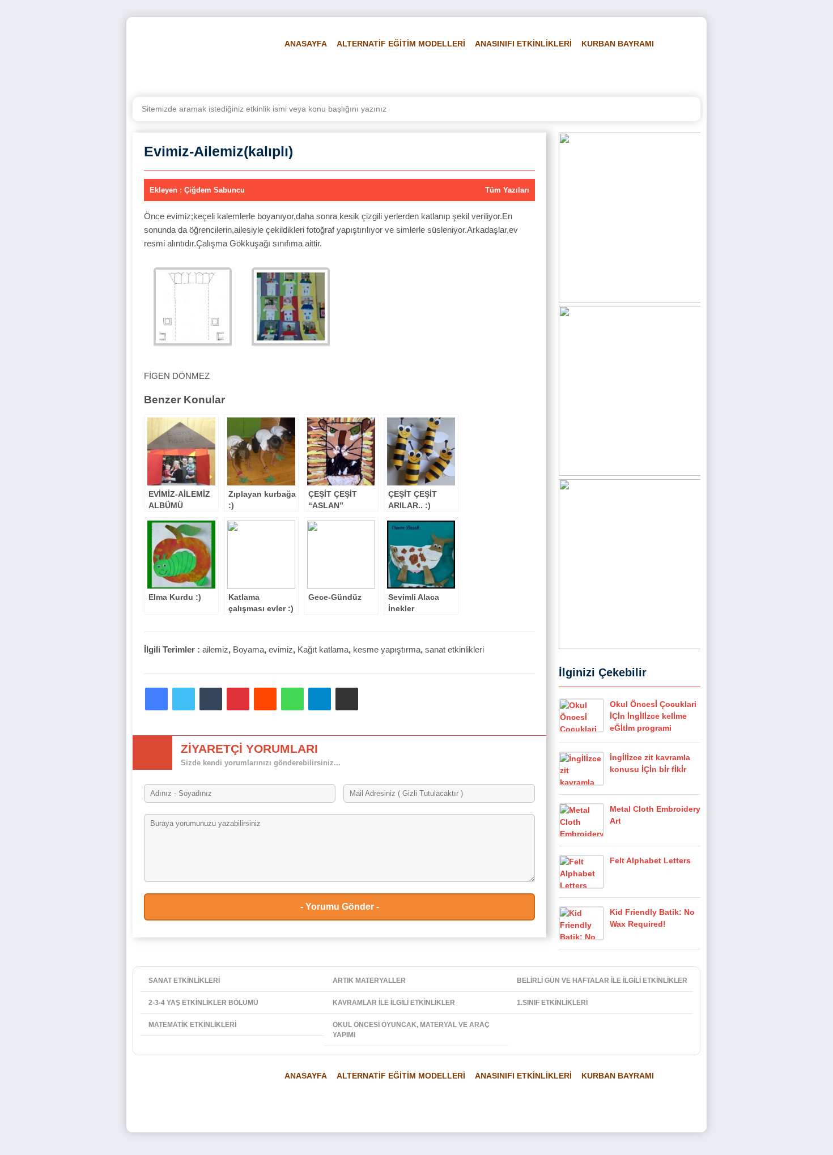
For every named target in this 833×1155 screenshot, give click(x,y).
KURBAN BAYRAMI (617, 43)
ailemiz (215, 649)
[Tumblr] (210, 699)
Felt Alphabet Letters (650, 860)
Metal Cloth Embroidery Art (655, 814)
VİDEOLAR (550, 71)
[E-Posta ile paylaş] (346, 699)
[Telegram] (319, 699)
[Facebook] (156, 699)
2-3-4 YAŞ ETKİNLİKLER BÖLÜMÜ (203, 1003)
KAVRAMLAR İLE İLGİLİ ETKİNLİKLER (394, 1003)
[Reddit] (265, 699)
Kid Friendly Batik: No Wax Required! (652, 917)
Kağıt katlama (323, 649)
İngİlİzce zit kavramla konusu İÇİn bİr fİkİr (650, 763)
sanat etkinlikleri (454, 649)
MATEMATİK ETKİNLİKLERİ (192, 1025)
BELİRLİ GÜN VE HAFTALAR (332, 71)
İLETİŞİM (661, 71)
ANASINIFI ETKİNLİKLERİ (523, 43)
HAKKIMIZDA (607, 71)
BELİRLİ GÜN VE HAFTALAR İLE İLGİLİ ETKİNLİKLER (602, 980)
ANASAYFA (305, 43)
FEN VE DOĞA (425, 71)
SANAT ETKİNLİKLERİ (184, 980)
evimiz (281, 649)
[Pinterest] (238, 699)
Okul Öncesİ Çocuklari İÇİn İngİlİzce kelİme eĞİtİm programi (653, 716)
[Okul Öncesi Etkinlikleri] (198, 57)
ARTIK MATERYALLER (369, 980)
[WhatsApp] (292, 699)
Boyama (248, 649)
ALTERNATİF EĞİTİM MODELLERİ (401, 43)
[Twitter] (183, 699)
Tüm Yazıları (507, 190)
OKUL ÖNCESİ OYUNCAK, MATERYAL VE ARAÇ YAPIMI (411, 1030)
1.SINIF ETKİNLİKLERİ (552, 1003)
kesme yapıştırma (386, 649)
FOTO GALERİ (491, 71)
